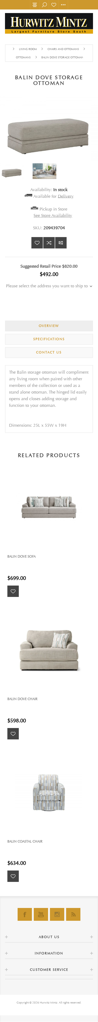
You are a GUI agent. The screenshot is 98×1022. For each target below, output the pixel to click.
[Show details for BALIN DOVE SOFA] (49, 507)
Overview (49, 326)
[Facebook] (25, 914)
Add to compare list (49, 242)
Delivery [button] (66, 196)
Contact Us (49, 352)
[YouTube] (41, 914)
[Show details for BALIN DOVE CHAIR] (49, 650)
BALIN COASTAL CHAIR (25, 841)
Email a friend (61, 242)
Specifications (49, 339)
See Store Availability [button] (53, 215)
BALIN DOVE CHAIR (22, 699)
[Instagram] (57, 914)
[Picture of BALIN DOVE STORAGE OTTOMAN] (16, 171)
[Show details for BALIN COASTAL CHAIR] (49, 792)
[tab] (49, 326)
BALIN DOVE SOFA (21, 556)
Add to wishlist (37, 242)
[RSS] (73, 914)
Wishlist (54, 4)
